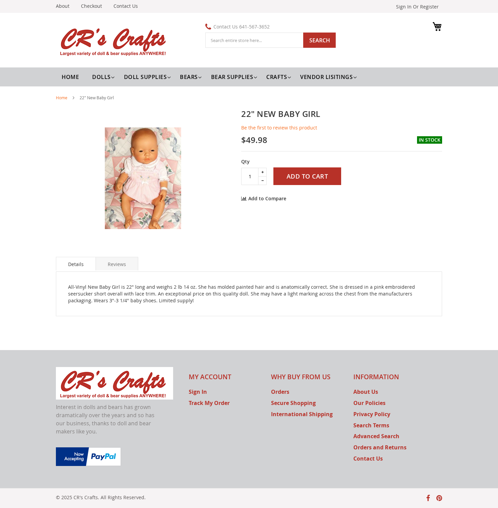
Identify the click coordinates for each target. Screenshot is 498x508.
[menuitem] (102, 76)
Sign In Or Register (417, 6)
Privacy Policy (371, 414)
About (62, 6)
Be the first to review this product (279, 127)
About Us (365, 391)
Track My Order (209, 403)
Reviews (117, 264)
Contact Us (125, 6)
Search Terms (371, 425)
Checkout (91, 6)
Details (76, 264)
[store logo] (114, 41)
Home (61, 97)
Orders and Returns (380, 447)
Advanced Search (376, 436)
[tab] (76, 263)
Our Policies (369, 403)
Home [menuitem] (70, 77)
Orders (280, 391)
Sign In (198, 391)
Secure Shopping (293, 403)
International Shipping (302, 414)
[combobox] (270, 40)
